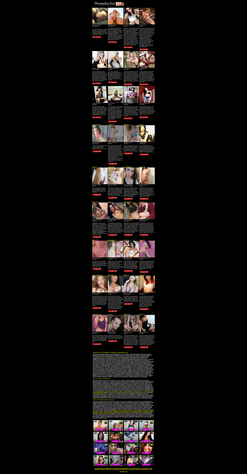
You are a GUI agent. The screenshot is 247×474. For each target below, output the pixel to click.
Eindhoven (139, 410)
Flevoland (116, 391)
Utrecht (122, 391)
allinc (109, 202)
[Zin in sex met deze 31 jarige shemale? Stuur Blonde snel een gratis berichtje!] (128, 304)
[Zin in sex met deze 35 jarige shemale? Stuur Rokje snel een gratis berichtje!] (128, 271)
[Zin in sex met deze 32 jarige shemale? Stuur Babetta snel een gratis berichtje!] (143, 199)
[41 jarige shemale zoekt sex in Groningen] (147, 292)
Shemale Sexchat (134, 469)
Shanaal (141, 240)
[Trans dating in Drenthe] (147, 67)
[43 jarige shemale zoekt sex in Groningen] (115, 257)
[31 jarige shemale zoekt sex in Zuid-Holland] (100, 141)
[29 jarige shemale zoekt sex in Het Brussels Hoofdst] (131, 183)
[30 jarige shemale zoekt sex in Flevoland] (100, 218)
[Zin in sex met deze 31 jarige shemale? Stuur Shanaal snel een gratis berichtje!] (143, 272)
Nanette (126, 314)
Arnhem (105, 411)
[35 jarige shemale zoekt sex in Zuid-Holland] (147, 218)
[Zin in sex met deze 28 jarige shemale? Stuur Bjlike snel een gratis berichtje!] (96, 269)
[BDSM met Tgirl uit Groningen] (131, 67)
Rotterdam (123, 410)
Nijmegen (110, 411)
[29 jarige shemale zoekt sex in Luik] (115, 183)
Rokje (125, 240)
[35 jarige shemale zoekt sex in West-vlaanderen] (131, 257)
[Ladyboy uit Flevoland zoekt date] (100, 102)
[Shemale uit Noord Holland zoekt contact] (100, 24)
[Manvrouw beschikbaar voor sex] (131, 24)
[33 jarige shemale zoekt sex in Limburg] (131, 331)
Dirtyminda (111, 240)
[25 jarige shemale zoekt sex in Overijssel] (131, 141)
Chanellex (126, 124)
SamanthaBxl (127, 166)
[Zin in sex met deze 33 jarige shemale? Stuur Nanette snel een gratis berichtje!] (128, 348)
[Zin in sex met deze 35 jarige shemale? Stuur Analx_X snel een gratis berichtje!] (143, 235)
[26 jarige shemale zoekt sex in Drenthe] (100, 183)
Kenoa (93, 202)
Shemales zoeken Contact (110, 468)
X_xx (109, 314)
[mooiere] (143, 118)
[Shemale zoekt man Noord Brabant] (100, 67)
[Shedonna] (112, 43)
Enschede (112, 412)
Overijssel (151, 391)
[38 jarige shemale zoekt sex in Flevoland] (147, 331)
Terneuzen (125, 411)
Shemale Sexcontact (105, 469)
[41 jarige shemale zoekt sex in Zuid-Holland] (131, 218)
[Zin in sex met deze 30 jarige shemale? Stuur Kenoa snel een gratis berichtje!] (96, 237)
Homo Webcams (143, 469)
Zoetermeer (96, 412)
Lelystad (106, 412)
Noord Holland (98, 391)
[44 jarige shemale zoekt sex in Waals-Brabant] (115, 331)
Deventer (141, 411)
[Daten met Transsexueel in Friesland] (115, 67)
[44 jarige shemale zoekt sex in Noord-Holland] (100, 292)
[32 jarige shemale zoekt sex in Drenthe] (147, 183)
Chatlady (141, 275)
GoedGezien (111, 166)
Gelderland (95, 392)
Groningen (140, 391)
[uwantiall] (128, 48)
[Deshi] (96, 118)
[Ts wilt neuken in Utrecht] (147, 24)
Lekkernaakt (111, 275)
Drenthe (146, 391)
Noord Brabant (128, 391)
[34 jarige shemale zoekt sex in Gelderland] (100, 331)
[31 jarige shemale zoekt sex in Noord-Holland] (131, 292)
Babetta (141, 166)
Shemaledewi (95, 124)
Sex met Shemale (144, 468)
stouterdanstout (96, 275)
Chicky (94, 166)
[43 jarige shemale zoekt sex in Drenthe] (115, 141)
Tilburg (152, 411)
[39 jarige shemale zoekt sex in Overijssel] (115, 218)
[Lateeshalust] (128, 119)
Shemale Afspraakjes (134, 468)
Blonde (125, 275)
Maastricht (146, 411)
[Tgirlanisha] (112, 122)
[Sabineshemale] (112, 83)
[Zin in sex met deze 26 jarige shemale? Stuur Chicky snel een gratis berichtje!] (96, 195)
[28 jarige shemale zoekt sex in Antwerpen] (100, 257)
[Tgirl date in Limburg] (115, 102)
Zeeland (111, 391)
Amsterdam (117, 410)
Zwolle (151, 410)
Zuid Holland (105, 391)
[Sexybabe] (143, 50)
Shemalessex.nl (123, 471)
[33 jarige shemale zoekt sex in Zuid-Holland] (147, 141)
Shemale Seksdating (123, 468)
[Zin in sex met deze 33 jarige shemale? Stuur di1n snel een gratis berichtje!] (143, 155)
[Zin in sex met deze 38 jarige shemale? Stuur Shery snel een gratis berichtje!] (143, 348)
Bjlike (93, 240)
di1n (140, 124)
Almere (101, 412)
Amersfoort (96, 411)
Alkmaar (115, 411)
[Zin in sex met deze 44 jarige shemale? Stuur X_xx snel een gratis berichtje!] (112, 341)
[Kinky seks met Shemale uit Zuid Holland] (115, 24)
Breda (100, 411)
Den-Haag (133, 410)
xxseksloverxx (95, 314)
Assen (130, 411)
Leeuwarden (146, 410)
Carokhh (110, 124)
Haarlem (120, 411)
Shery (140, 314)
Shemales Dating (99, 468)
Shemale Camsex (125, 469)
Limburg (101, 392)
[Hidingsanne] (143, 85)
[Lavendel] (96, 84)
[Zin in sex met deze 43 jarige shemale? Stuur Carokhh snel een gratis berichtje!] (112, 164)
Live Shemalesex (115, 469)
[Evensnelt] (128, 85)
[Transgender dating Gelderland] (147, 102)
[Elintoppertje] (96, 37)
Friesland (134, 391)
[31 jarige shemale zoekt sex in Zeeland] (147, 257)
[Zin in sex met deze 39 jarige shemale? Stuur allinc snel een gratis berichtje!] (112, 235)
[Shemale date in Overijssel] (131, 102)
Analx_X (141, 202)
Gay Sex (150, 469)
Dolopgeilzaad (127, 202)
